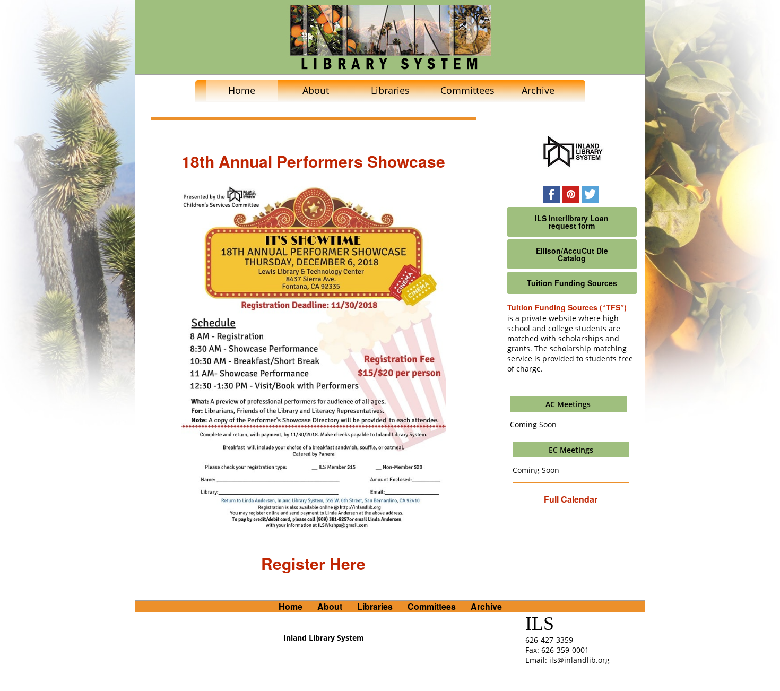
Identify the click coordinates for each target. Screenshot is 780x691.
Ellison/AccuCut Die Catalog (572, 254)
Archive (538, 90)
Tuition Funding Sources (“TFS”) (567, 307)
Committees (467, 90)
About (315, 90)
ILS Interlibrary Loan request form (572, 222)
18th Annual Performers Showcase (313, 161)
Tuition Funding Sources (572, 283)
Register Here (313, 563)
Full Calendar (570, 499)
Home (241, 90)
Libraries (390, 90)
